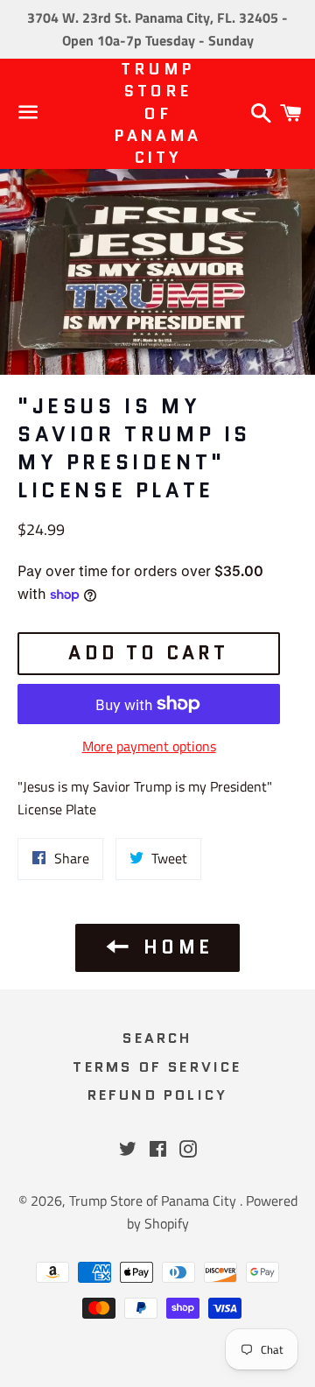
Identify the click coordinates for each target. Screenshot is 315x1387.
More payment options (149, 746)
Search (157, 1038)
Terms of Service (157, 1067)
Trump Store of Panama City (157, 114)
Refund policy (158, 1095)
